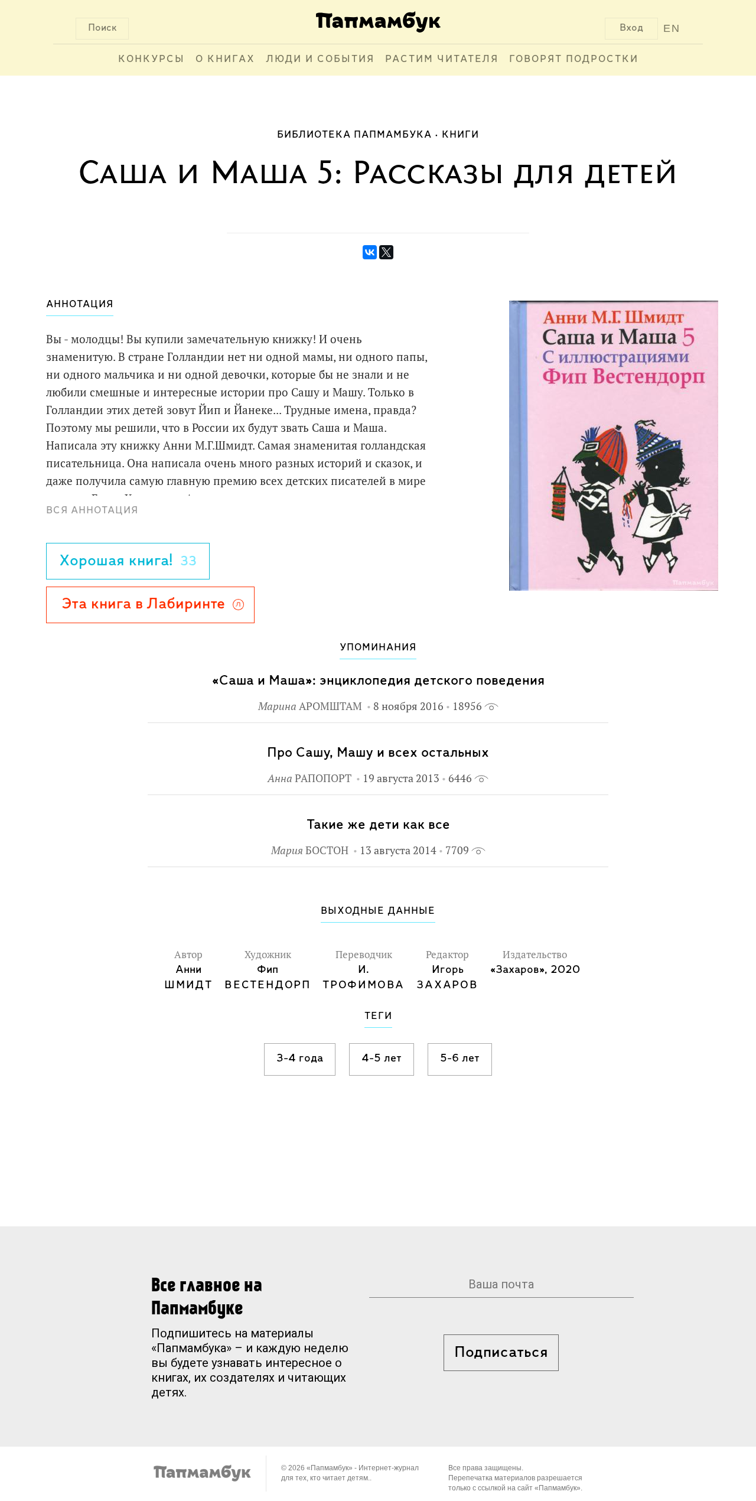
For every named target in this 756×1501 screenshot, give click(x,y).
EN (671, 28)
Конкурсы (151, 59)
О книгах (225, 59)
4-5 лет (381, 1058)
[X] (386, 252)
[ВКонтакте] (370, 252)
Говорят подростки (573, 59)
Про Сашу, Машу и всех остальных (378, 752)
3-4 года (299, 1058)
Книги (460, 135)
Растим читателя (441, 59)
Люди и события (320, 59)
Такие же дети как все (378, 825)
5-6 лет (460, 1058)
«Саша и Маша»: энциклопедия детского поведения (378, 680)
